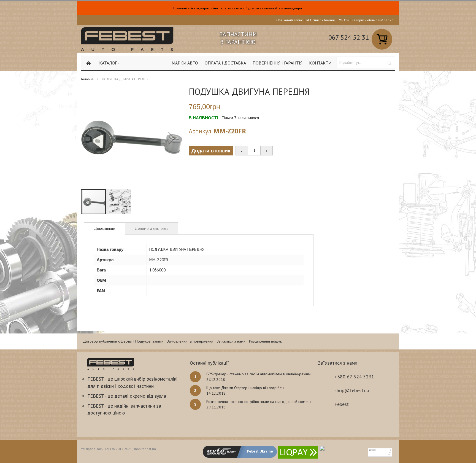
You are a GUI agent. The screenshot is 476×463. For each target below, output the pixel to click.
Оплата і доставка (225, 63)
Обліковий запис (289, 20)
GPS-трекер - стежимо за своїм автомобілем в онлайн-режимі (258, 374)
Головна (87, 79)
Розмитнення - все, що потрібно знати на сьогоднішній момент (258, 401)
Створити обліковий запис (372, 20)
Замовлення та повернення (190, 341)
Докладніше (104, 228)
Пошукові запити (149, 341)
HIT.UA (373, 450)
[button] (172, 138)
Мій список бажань (321, 20)
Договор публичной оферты (107, 341)
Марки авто (185, 63)
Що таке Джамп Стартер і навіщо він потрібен (245, 387)
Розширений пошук (265, 341)
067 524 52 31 (348, 37)
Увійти (344, 20)
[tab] (104, 228)
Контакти (320, 63)
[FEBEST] (127, 39)
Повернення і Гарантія (277, 63)
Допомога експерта (151, 228)
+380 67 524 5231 (354, 376)
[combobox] (366, 62)
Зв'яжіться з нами (231, 341)
